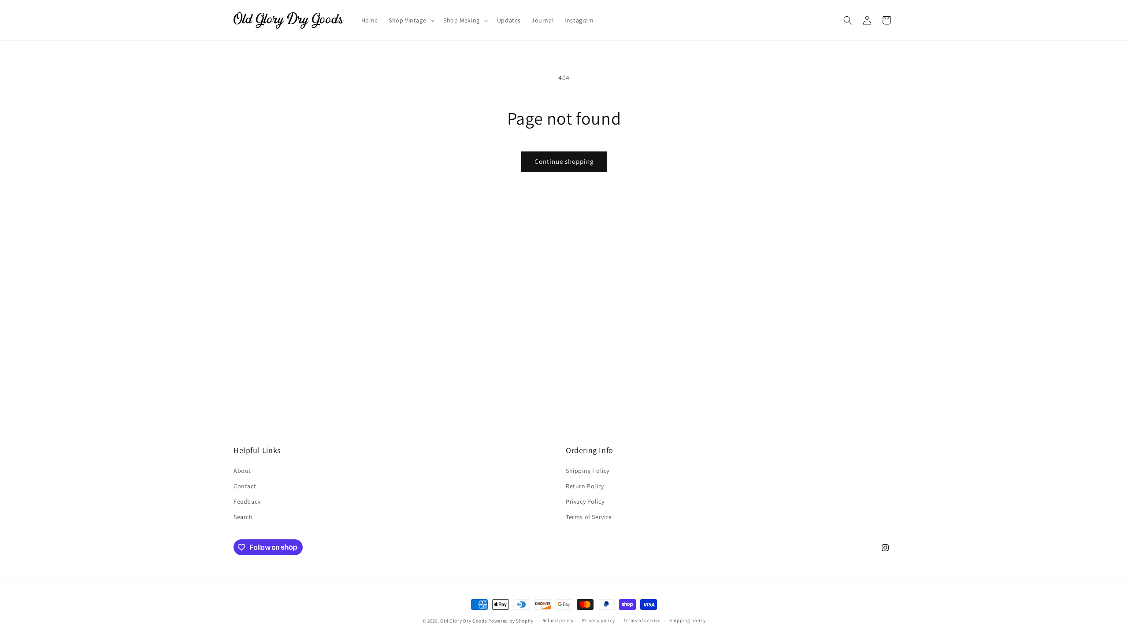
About (242, 471)
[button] (410, 20)
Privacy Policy (585, 501)
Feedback (247, 501)
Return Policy (585, 486)
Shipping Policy (587, 471)
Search (243, 517)
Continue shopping (564, 161)
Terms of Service (589, 517)
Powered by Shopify (511, 621)
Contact (245, 486)
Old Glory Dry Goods (463, 621)
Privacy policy (598, 620)
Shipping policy (687, 620)
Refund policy (558, 620)
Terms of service (641, 620)
